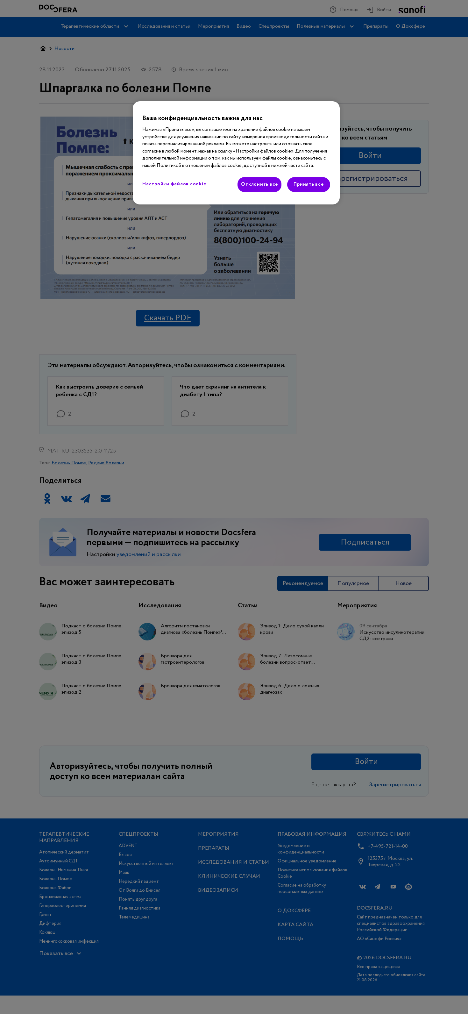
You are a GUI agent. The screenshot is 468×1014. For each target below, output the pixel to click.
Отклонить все (259, 184)
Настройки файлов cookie (174, 184)
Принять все (308, 184)
